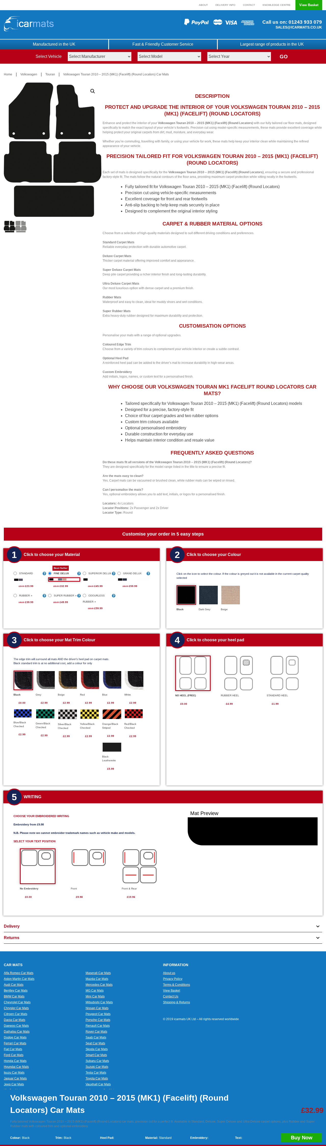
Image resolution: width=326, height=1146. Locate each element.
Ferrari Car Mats (15, 1043)
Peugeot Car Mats (98, 1014)
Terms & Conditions (176, 985)
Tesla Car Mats (96, 1072)
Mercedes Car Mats (99, 985)
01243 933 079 (304, 22)
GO (284, 56)
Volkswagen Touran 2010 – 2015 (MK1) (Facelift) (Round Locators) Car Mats (116, 74)
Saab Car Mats (96, 1037)
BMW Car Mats (14, 996)
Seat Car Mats (95, 1043)
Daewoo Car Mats (16, 1026)
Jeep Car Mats (14, 1084)
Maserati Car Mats (98, 973)
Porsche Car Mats (98, 1020)
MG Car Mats (95, 990)
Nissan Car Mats (97, 1008)
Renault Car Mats (98, 1026)
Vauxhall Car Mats (98, 1084)
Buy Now (302, 1137)
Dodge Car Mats (15, 1037)
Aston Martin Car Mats (19, 979)
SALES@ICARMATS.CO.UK (299, 27)
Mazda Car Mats (97, 979)
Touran (50, 74)
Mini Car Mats (95, 996)
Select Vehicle (49, 56)
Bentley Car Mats (16, 990)
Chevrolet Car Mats (17, 1002)
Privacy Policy (172, 979)
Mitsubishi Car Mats (99, 1002)
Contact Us (170, 996)
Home (8, 74)
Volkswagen (28, 74)
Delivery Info (225, 5)
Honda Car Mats (15, 1061)
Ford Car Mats (13, 1055)
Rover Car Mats (96, 1031)
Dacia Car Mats (14, 1020)
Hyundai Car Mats (16, 1067)
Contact (249, 5)
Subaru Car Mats (97, 1061)
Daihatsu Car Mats (17, 1031)
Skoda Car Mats (97, 1049)
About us (169, 973)
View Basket (308, 5)
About (203, 5)
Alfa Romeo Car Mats (18, 973)
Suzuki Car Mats (97, 1067)
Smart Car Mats (96, 1055)
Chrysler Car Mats (16, 1008)
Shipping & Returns (176, 1002)
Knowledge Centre (277, 5)
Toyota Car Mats (97, 1078)
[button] (92, 91)
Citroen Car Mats (15, 1014)
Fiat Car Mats (13, 1049)
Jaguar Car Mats (15, 1078)
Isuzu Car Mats (14, 1072)
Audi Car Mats (13, 985)
